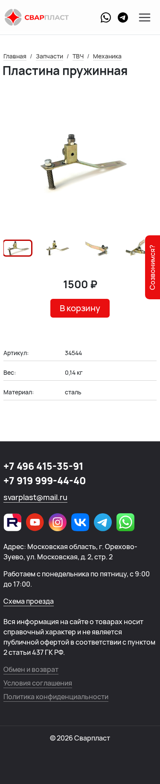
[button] (17, 248)
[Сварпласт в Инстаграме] (58, 522)
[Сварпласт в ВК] (80, 522)
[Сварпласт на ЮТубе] (35, 522)
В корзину (80, 308)
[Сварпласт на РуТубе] (12, 522)
